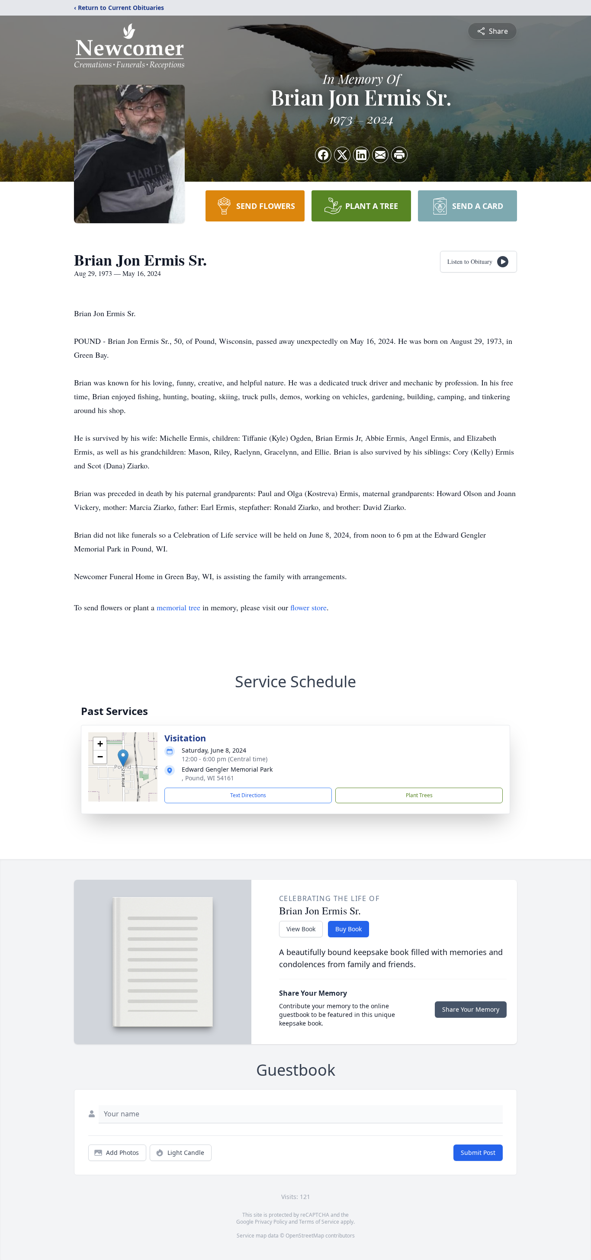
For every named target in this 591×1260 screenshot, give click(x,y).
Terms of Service (319, 1221)
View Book (300, 929)
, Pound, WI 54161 (208, 778)
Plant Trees (419, 795)
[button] (123, 758)
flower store (308, 607)
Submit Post (478, 1152)
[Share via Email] (380, 155)
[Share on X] (342, 155)
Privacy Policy (271, 1221)
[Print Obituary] (399, 155)
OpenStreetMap (305, 1235)
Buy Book (348, 929)
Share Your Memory (470, 1009)
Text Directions (248, 795)
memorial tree (178, 607)
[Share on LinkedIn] (361, 155)
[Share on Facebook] (323, 155)
